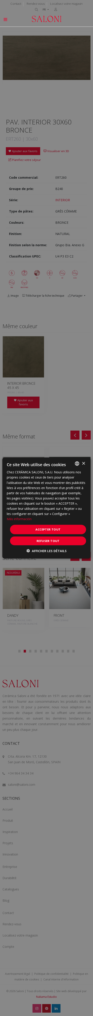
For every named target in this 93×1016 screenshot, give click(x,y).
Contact (15, 4)
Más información (19, 519)
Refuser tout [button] (48, 541)
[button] (46, 551)
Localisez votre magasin (66, 4)
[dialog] (46, 508)
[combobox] (77, 463)
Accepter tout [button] (47, 529)
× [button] (83, 463)
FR (44, 9)
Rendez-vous (36, 4)
